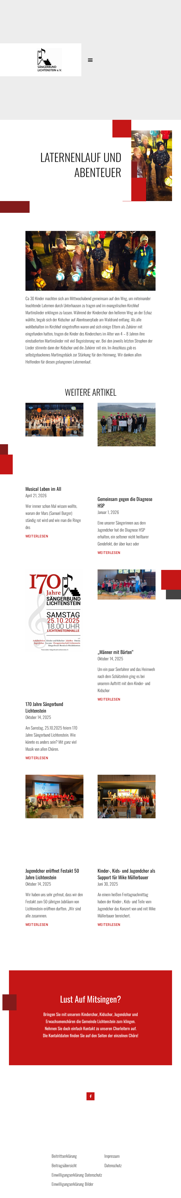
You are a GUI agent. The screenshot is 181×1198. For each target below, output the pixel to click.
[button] (90, 60)
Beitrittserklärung (64, 1156)
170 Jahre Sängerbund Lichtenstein (44, 707)
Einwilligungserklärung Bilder (72, 1184)
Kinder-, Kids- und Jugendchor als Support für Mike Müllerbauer (126, 874)
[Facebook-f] (90, 1096)
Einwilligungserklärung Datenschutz (77, 1175)
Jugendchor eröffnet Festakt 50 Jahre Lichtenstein (52, 874)
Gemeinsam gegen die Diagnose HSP (125, 502)
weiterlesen (36, 536)
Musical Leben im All (43, 488)
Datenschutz (113, 1165)
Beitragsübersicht (64, 1165)
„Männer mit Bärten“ (116, 651)
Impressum (111, 1156)
